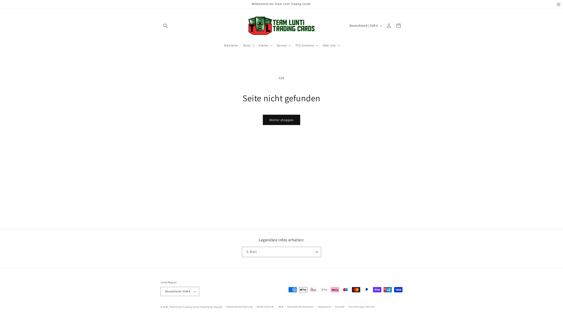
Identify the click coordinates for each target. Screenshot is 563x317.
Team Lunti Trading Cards (184, 306)
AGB (281, 306)
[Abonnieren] (316, 252)
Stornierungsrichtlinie (362, 306)
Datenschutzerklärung (239, 306)
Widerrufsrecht (265, 306)
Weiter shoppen (281, 120)
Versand (339, 306)
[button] (165, 26)
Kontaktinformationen (300, 306)
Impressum (324, 306)
